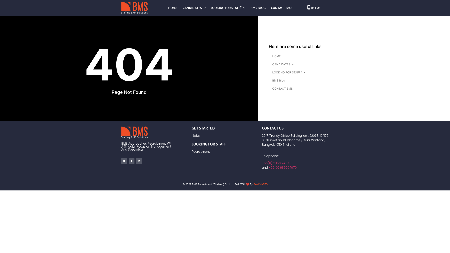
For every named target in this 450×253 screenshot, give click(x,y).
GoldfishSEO (260, 184)
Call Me (315, 8)
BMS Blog (258, 8)
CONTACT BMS (281, 8)
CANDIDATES (192, 8)
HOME (172, 8)
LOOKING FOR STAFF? (226, 8)
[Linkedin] (139, 161)
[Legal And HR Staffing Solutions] (124, 161)
